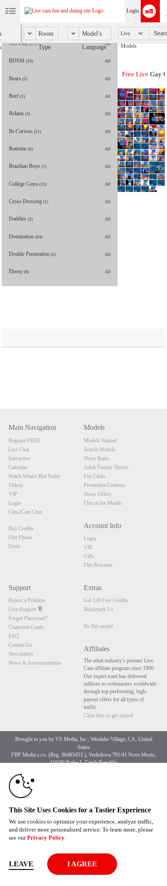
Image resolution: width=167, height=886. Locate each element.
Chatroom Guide (26, 627)
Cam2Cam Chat (25, 512)
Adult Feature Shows (106, 467)
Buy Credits (21, 528)
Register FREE (24, 440)
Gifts (89, 556)
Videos (15, 485)
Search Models (99, 449)
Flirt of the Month (103, 503)
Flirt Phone (20, 537)
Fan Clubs (95, 476)
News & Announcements (34, 663)
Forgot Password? (27, 618)
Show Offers (97, 494)
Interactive (19, 458)
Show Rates (96, 458)
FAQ (13, 636)
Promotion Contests (105, 485)
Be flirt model (98, 626)
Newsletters (20, 654)
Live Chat (18, 449)
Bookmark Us (99, 609)
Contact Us (20, 645)
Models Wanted (100, 440)
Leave (21, 864)
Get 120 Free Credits (106, 600)
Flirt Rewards (98, 565)
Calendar (17, 467)
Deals (14, 546)
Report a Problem (26, 600)
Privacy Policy (46, 837)
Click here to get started (108, 715)
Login (132, 11)
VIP (12, 494)
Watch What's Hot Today (34, 476)
